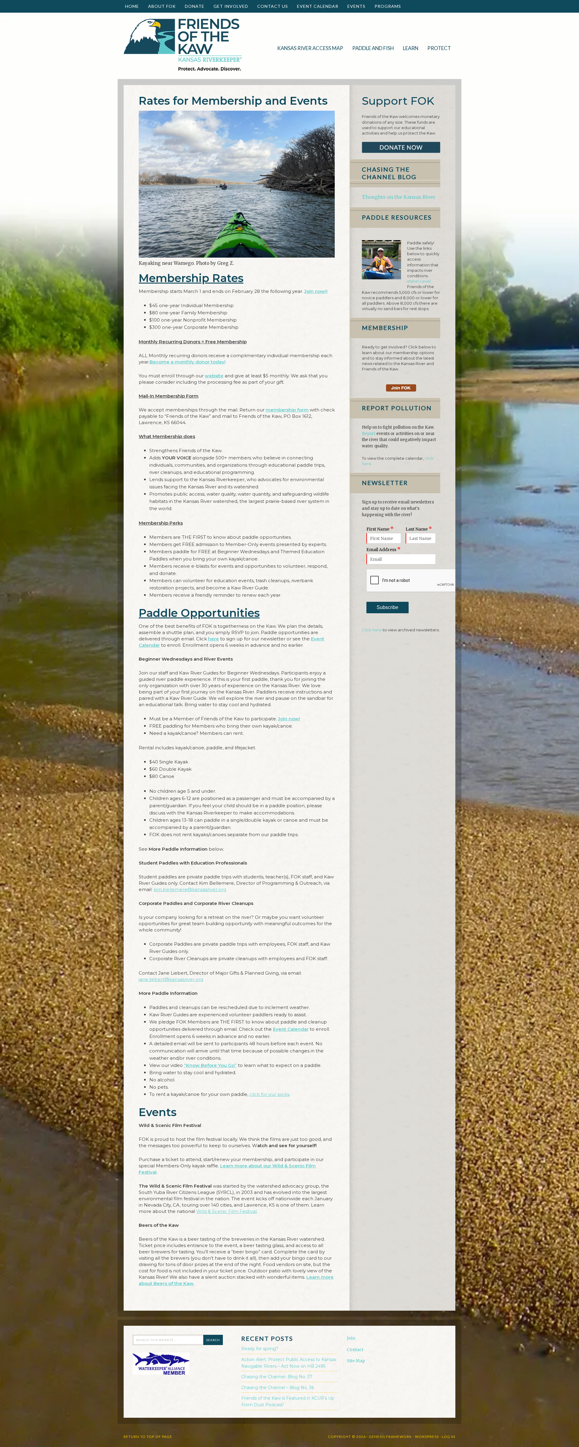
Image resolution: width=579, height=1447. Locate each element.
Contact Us (272, 6)
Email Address (383, 549)
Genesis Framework (390, 1436)
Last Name (419, 529)
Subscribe (387, 607)
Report (368, 433)
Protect (437, 48)
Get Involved (228, 6)
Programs (385, 6)
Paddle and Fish (371, 48)
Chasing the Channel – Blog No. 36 (277, 1387)
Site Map (356, 1360)
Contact (355, 1349)
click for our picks (269, 1094)
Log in (448, 1436)
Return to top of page (148, 1436)
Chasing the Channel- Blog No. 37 (276, 1376)
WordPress (427, 1436)
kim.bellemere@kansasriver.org (189, 889)
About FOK (160, 6)
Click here (372, 629)
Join (351, 1338)
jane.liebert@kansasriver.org (171, 979)
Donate (192, 6)
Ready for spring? (259, 1348)
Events (354, 6)
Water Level (419, 281)
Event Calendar (317, 6)
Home (132, 6)
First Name (380, 529)
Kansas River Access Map (310, 48)
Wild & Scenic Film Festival (226, 1211)
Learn (408, 48)
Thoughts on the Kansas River (398, 197)
